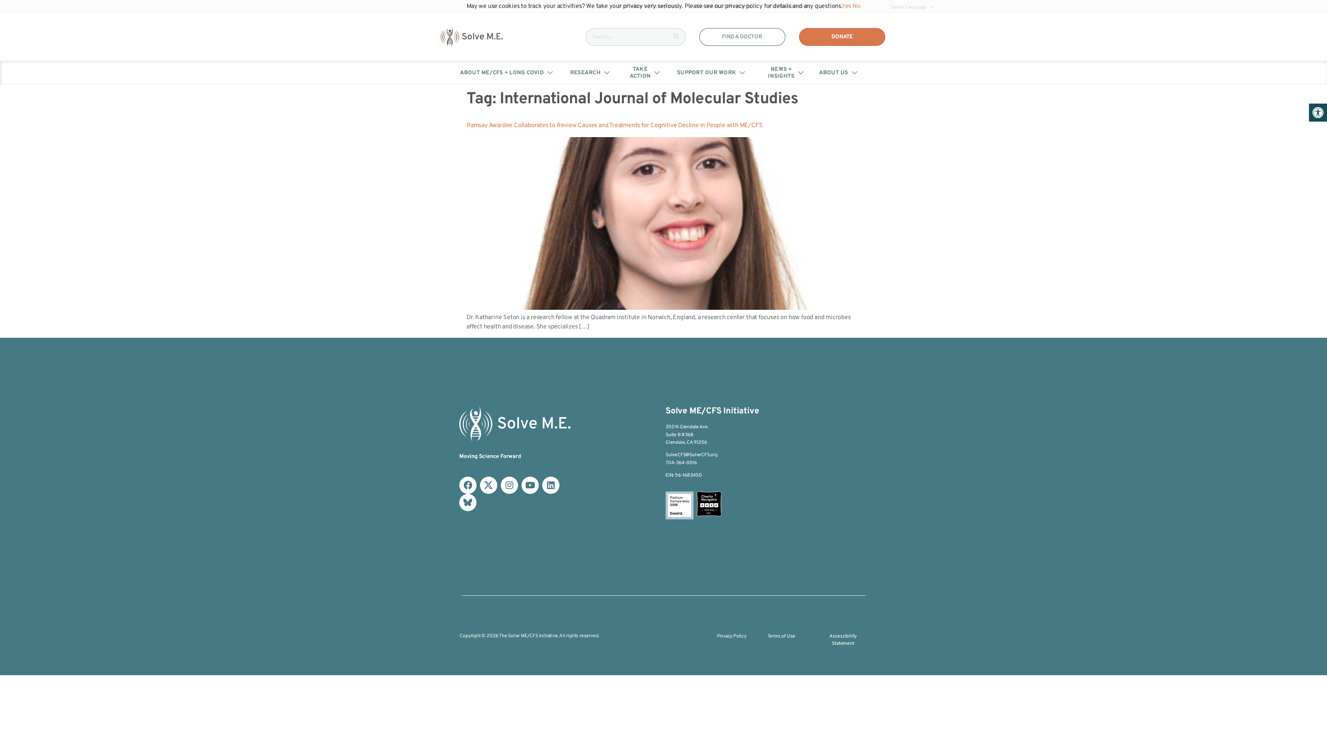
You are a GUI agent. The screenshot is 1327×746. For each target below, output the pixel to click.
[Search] (676, 37)
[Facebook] (468, 485)
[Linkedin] (550, 485)
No (856, 6)
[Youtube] (530, 485)
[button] (1318, 113)
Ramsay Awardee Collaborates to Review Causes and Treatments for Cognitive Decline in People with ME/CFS (614, 126)
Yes (846, 6)
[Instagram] (509, 485)
